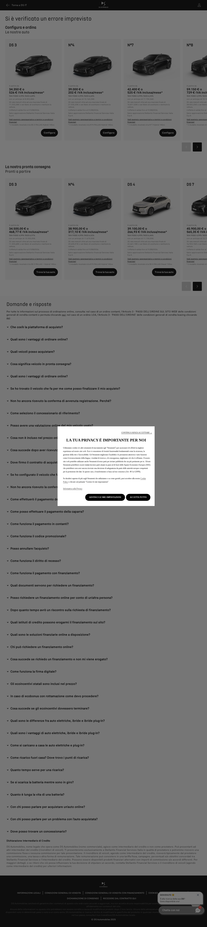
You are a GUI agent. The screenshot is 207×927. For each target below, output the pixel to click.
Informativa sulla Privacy (72, 489)
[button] (136, 433)
